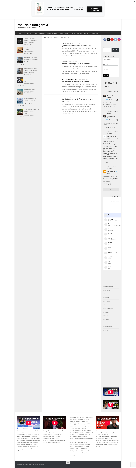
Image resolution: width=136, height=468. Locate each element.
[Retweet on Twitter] (107, 91)
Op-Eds (64, 97)
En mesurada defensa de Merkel (75, 81)
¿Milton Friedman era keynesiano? (76, 45)
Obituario (106, 312)
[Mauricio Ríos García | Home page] (34, 25)
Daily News (107, 290)
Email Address (107, 59)
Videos (106, 330)
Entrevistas (107, 301)
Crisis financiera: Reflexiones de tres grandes (77, 100)
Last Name (106, 69)
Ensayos (64, 79)
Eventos (106, 305)
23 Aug (110, 119)
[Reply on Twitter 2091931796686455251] (104, 184)
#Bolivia (105, 141)
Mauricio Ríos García (111, 96)
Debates (106, 294)
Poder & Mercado (77, 33)
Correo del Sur (111, 171)
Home (19, 33)
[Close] (135, 1)
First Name (106, 64)
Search (105, 47)
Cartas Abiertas (108, 286)
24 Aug (110, 99)
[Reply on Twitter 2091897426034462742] (104, 107)
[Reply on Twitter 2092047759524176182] (104, 162)
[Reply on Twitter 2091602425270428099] (104, 127)
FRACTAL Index (52, 33)
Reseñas (64, 61)
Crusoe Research (64, 33)
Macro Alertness (40, 33)
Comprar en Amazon (95, 9)
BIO (24, 33)
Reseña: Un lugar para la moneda (76, 63)
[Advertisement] (111, 360)
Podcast (106, 319)
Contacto (30, 33)
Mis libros (87, 33)
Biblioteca (95, 33)
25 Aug (108, 138)
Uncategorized (66, 43)
